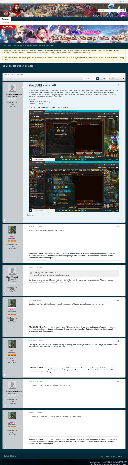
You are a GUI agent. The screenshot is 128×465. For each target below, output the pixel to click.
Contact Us (110, 456)
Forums (5, 19)
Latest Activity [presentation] (17, 74)
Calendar (5, 23)
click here (104, 58)
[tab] (6, 74)
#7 (118, 413)
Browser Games (19, 45)
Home (4, 45)
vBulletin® (115, 461)
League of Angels (31, 45)
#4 (118, 300)
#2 (118, 227)
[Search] (124, 10)
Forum (10, 45)
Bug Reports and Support (46, 45)
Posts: (10, 106)
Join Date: (10, 103)
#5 (118, 341)
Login (120, 1)
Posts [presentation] (6, 74)
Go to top (122, 456)
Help (102, 456)
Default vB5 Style (10, 456)
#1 (118, 85)
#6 (118, 382)
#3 (118, 267)
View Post (55, 272)
